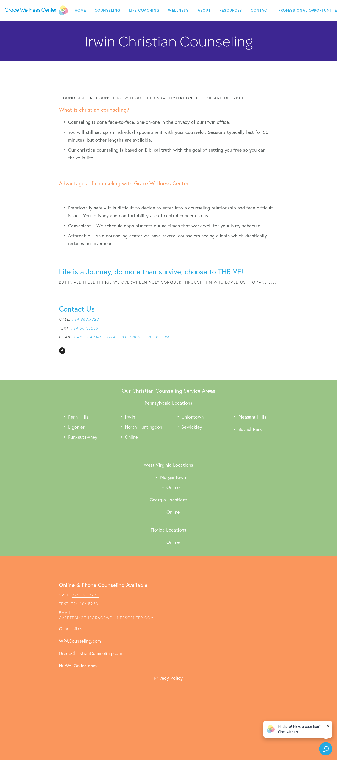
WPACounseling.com (80, 641)
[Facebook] (62, 350)
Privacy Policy (168, 678)
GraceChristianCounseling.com (90, 653)
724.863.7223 (85, 595)
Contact (260, 10)
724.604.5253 (84, 604)
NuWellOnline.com (78, 666)
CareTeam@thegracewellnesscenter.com (106, 617)
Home (80, 10)
